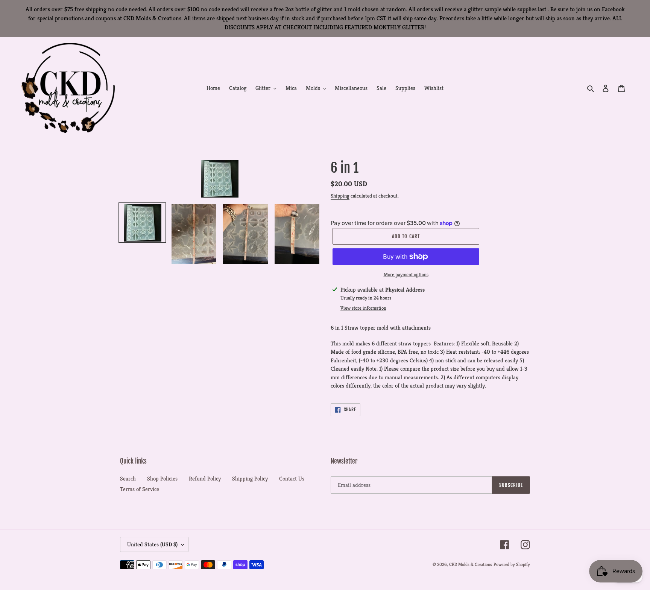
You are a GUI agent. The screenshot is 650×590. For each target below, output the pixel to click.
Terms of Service (139, 489)
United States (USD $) (152, 544)
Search (128, 478)
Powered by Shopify (512, 564)
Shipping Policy (250, 478)
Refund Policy (205, 478)
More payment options (406, 274)
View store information (363, 308)
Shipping (340, 195)
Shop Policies (162, 478)
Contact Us (291, 478)
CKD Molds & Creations (470, 564)
